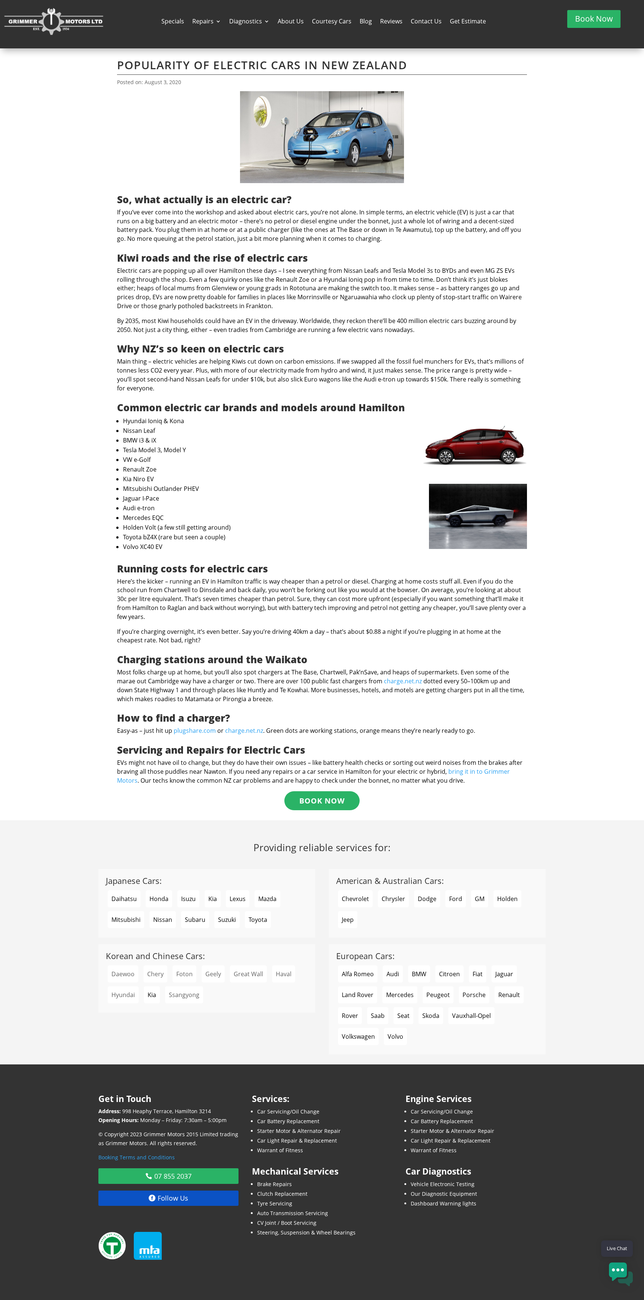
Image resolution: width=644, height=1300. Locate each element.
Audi (392, 974)
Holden (507, 899)
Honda (158, 899)
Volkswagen (358, 1036)
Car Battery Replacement (288, 1121)
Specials (172, 22)
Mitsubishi (126, 920)
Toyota (258, 920)
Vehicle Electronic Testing (442, 1184)
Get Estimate (468, 22)
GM (479, 899)
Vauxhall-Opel (471, 1016)
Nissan (162, 920)
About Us (291, 22)
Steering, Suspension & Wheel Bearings (306, 1232)
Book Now (594, 18)
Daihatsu (124, 899)
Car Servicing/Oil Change (288, 1111)
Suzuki (227, 920)
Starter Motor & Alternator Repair (299, 1130)
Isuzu (188, 899)
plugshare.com (195, 730)
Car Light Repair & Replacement (297, 1140)
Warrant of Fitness (280, 1150)
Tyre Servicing (274, 1203)
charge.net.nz (403, 681)
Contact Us (426, 22)
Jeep (348, 920)
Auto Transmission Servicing (292, 1213)
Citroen (449, 974)
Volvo (395, 1036)
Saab (378, 1016)
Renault (509, 995)
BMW (419, 974)
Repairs (203, 22)
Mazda (267, 899)
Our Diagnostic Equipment (444, 1193)
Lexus (238, 899)
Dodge (427, 899)
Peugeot (438, 995)
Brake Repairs (274, 1184)
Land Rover (357, 995)
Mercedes (400, 995)
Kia (212, 899)
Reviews (391, 22)
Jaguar (504, 974)
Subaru (195, 920)
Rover (350, 1016)
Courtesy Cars (331, 22)
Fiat (478, 974)
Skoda (430, 1016)
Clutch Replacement (282, 1193)
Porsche (474, 995)
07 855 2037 (173, 1176)
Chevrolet (355, 899)
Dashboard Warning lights (443, 1203)
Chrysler (393, 899)
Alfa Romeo (358, 974)
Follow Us (173, 1198)
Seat (403, 1016)
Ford (455, 899)
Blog (366, 22)
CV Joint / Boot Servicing (286, 1222)
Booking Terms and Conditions (136, 1157)
